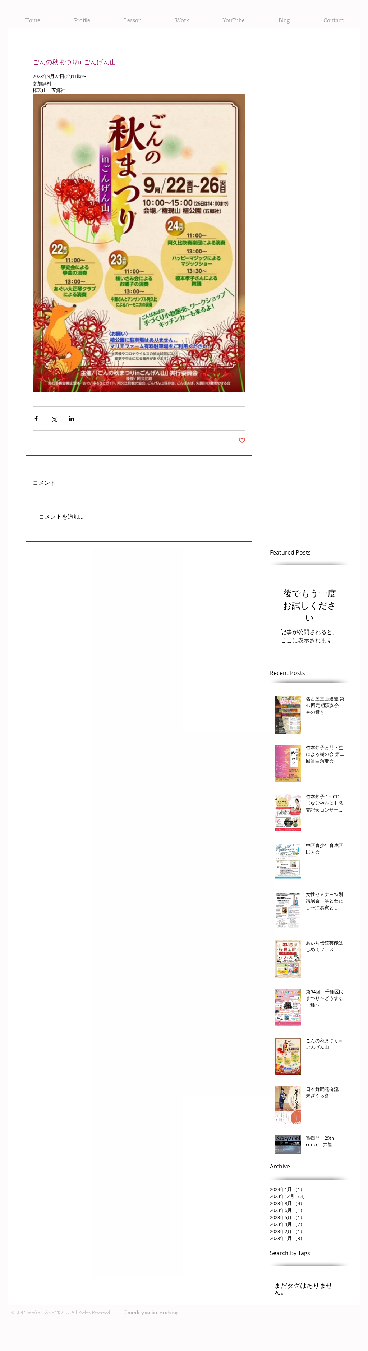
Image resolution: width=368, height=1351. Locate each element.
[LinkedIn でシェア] (71, 418)
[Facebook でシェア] (36, 418)
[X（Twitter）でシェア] (53, 418)
